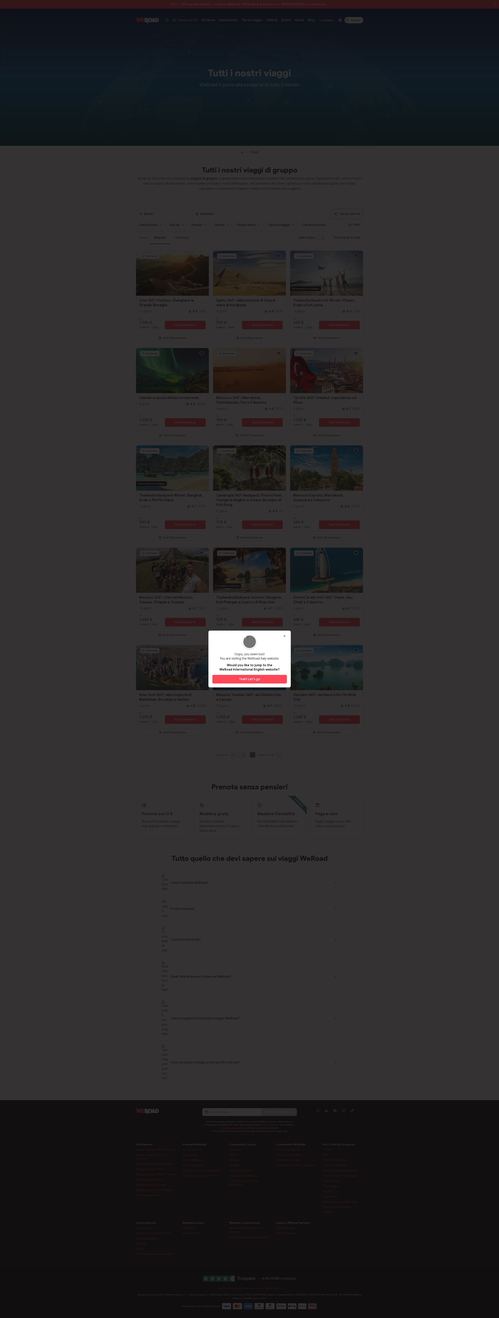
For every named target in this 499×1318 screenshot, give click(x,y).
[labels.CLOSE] (284, 636)
